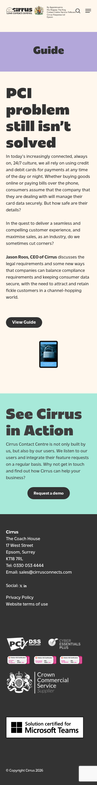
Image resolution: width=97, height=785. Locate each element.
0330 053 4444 (28, 565)
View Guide (24, 321)
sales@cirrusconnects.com (45, 571)
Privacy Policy (20, 597)
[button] (48, 493)
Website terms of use (27, 603)
